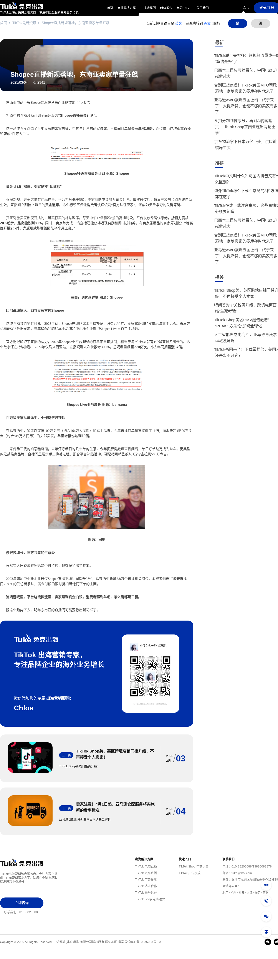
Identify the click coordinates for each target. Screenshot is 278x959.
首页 (3, 23)
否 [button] (260, 23)
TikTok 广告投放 (146, 879)
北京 (225, 892)
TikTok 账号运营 (146, 892)
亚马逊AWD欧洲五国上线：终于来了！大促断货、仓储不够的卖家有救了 (246, 106)
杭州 (233, 892)
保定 (258, 892)
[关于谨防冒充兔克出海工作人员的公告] (266, 885)
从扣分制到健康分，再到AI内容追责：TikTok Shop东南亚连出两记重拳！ (245, 127)
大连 (250, 892)
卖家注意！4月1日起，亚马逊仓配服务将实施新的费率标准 (115, 807)
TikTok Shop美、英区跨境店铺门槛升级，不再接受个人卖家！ (115, 754)
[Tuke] (39, 5)
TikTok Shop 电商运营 (150, 899)
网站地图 (111, 942)
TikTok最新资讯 (24, 23)
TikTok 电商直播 (146, 866)
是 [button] (237, 23)
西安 (241, 892)
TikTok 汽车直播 (146, 873)
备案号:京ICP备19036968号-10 (139, 942)
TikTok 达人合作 (146, 886)
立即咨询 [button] (22, 903)
